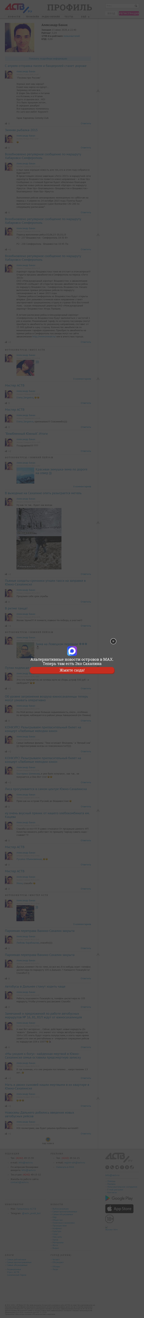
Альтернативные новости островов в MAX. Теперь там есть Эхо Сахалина (72, 661)
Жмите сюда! (72, 670)
